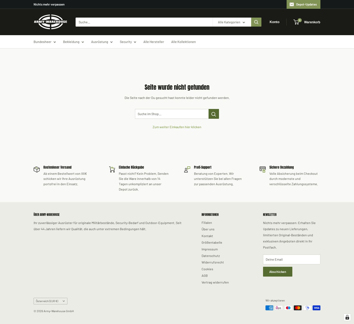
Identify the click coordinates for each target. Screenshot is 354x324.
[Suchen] (256, 22)
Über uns (208, 229)
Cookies (207, 269)
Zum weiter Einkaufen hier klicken (177, 127)
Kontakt (207, 236)
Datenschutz (211, 256)
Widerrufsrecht (213, 262)
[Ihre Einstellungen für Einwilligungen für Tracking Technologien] (347, 317)
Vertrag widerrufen (215, 282)
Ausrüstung (99, 42)
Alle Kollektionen (183, 42)
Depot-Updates (306, 4)
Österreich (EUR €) (47, 301)
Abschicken (277, 272)
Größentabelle (212, 242)
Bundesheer (42, 42)
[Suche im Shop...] (214, 114)
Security (126, 42)
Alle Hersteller (153, 42)
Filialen (207, 222)
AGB (205, 275)
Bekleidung (71, 42)
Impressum (210, 249)
